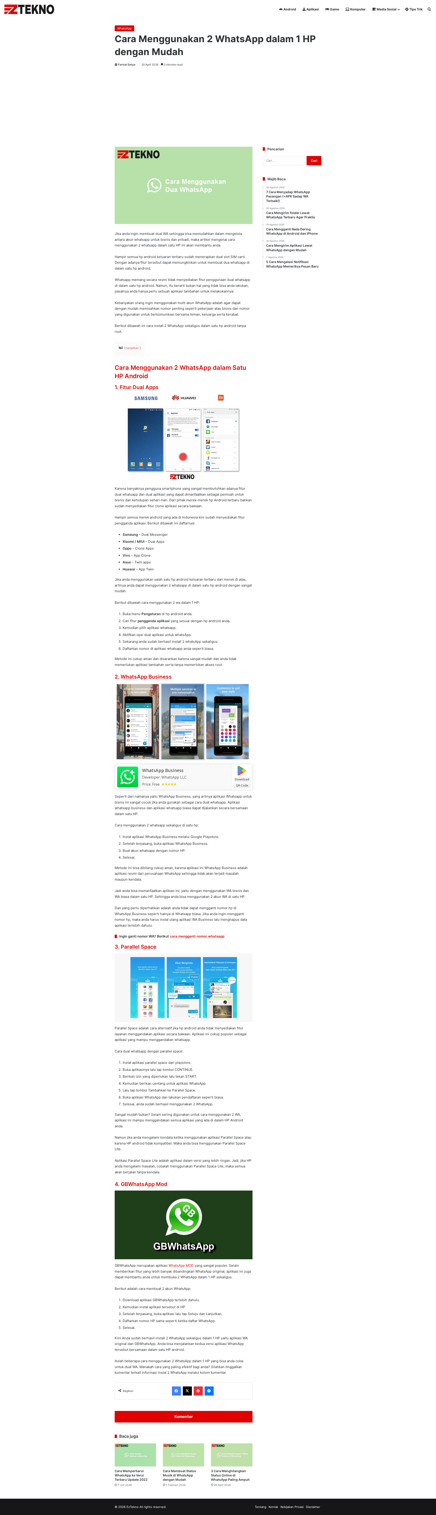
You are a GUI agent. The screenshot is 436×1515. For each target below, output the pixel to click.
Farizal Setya (126, 64)
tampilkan (132, 348)
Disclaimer (313, 1507)
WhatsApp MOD (181, 1265)
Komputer (357, 9)
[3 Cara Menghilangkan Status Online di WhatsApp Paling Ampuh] (231, 1455)
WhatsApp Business (162, 770)
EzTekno (132, 1507)
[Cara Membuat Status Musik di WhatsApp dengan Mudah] (183, 1455)
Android (289, 9)
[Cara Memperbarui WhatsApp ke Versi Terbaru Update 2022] (135, 1455)
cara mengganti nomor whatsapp (197, 936)
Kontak (273, 1507)
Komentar (183, 1416)
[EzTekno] (29, 9)
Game (334, 9)
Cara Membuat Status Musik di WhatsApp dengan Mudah (179, 1475)
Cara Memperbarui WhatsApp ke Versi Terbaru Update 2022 (131, 1475)
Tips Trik (416, 9)
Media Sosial (386, 9)
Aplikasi (312, 9)
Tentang (260, 1507)
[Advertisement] (218, 106)
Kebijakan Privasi (292, 1507)
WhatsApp (124, 28)
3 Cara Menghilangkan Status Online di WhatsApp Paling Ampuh (230, 1475)
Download (242, 779)
